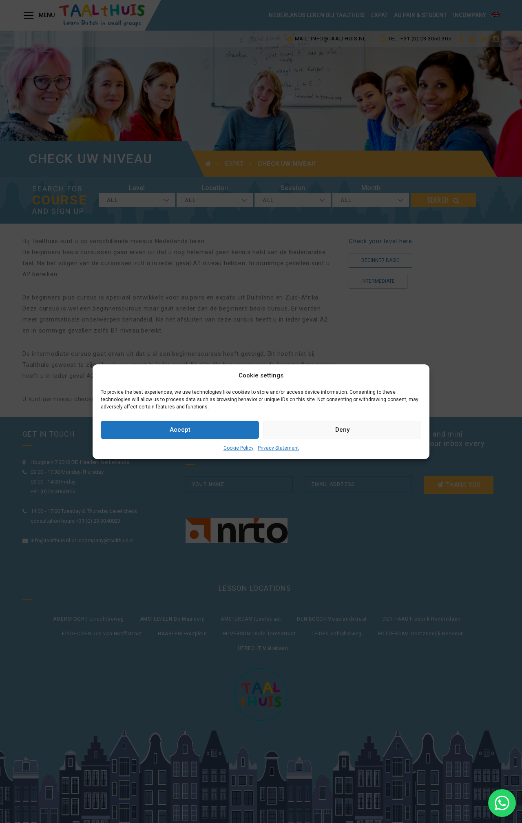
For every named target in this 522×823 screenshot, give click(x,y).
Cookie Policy (238, 448)
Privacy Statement (278, 448)
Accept (180, 429)
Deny (342, 429)
